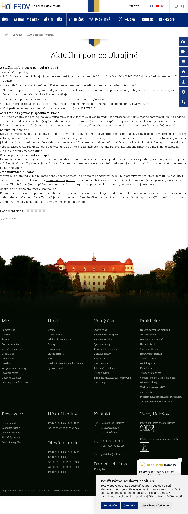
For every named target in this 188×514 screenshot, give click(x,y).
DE (137, 6)
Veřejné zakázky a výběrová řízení (158, 377)
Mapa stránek (9, 490)
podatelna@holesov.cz (112, 454)
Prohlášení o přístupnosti (38, 490)
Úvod (6, 19)
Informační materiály (105, 368)
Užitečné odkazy (148, 382)
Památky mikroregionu (106, 334)
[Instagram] (162, 6)
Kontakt (148, 19)
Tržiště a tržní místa (150, 372)
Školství (6, 339)
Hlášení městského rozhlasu (155, 329)
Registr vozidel (10, 423)
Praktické (102, 19)
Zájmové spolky (102, 353)
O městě (6, 334)
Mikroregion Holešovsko (15, 382)
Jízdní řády (146, 391)
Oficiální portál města (46, 6)
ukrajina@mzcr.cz (93, 99)
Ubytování (99, 358)
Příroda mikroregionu (105, 348)
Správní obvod (55, 368)
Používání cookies (71, 490)
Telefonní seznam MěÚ (60, 339)
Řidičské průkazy (11, 437)
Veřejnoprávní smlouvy (14, 368)
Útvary (51, 329)
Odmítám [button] (129, 505)
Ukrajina (17, 34)
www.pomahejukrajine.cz (138, 184)
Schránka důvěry (149, 348)
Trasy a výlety (101, 372)
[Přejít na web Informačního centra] (163, 447)
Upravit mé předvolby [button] (155, 505)
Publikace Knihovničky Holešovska (112, 377)
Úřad (60, 19)
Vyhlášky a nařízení (12, 348)
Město (48, 19)
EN (131, 6)
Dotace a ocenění (10, 344)
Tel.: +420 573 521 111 (112, 440)
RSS (20, 490)
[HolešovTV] (157, 6)
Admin (88, 490)
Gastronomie (101, 363)
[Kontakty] (176, 6)
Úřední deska (55, 334)
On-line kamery (148, 334)
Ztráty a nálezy (148, 358)
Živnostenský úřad (12, 442)
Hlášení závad (147, 344)
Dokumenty (54, 348)
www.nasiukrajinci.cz (60, 180)
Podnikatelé (8, 353)
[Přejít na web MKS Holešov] (163, 429)
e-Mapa (129, 19)
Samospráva (8, 329)
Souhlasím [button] (110, 505)
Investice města (10, 372)
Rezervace (167, 19)
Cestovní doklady (11, 432)
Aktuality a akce (26, 19)
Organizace (8, 358)
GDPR (57, 490)
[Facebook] (151, 6)
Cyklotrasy (99, 382)
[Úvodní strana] (6, 34)
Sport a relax (100, 329)
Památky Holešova (104, 339)
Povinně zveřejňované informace (65, 363)
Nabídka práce (147, 363)
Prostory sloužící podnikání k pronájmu (161, 396)
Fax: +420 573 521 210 (112, 445)
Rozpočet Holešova (11, 377)
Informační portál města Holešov (157, 422)
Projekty (6, 363)
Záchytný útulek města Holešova (157, 401)
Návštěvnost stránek (151, 353)
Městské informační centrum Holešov (160, 439)
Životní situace (56, 353)
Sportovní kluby (102, 344)
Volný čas (76, 19)
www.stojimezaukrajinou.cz (37, 189)
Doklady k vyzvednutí (151, 339)
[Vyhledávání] (182, 6)
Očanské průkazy (11, 427)
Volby (51, 358)
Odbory (51, 344)
